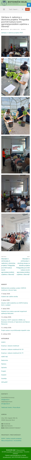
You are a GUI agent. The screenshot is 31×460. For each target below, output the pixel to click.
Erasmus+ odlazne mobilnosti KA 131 (12, 349)
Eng (27, 9)
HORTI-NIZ (4, 356)
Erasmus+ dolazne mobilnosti (10, 346)
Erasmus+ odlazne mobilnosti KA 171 (12, 353)
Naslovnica (4, 360)
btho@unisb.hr (5, 403)
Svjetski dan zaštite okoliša (9, 296)
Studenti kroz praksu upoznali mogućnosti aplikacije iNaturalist (14, 312)
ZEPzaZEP (4, 382)
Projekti (3, 371)
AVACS (24, 29)
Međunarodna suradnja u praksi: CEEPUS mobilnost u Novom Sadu (13, 289)
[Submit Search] (22, 9)
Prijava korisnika (20, 450)
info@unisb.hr (5, 399)
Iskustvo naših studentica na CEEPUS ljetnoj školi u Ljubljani (14, 304)
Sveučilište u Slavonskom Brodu (14, 451)
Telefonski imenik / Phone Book (10, 407)
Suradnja (4, 378)
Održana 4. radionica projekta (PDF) (12, 32)
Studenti (3, 375)
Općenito (4, 367)
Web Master (5, 29)
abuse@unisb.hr (7, 457)
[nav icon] (4, 9)
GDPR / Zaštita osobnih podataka (11, 438)
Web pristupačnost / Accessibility (11, 440)
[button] (29, 5)
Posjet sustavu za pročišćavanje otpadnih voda (15, 330)
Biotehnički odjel (17, 2)
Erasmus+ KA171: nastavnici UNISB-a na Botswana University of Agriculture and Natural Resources (15, 322)
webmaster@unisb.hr (15, 455)
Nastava (3, 364)
